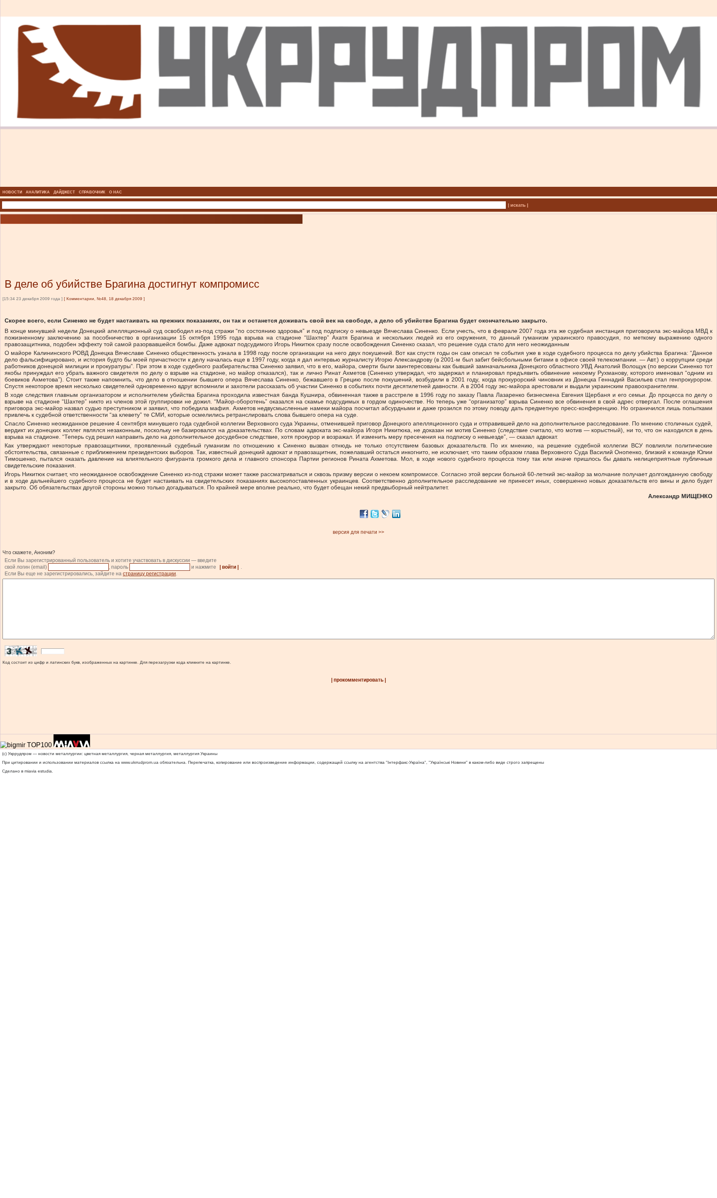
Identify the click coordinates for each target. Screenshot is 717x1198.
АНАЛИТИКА (38, 192)
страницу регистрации (149, 574)
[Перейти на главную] (358, 184)
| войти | (229, 567)
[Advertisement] (99, 238)
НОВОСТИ (12, 192)
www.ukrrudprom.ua (140, 762)
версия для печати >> (358, 532)
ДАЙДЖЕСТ (64, 192)
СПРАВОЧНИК (92, 192)
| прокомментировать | (358, 680)
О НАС (115, 192)
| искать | (518, 205)
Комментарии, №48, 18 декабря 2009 (104, 298)
